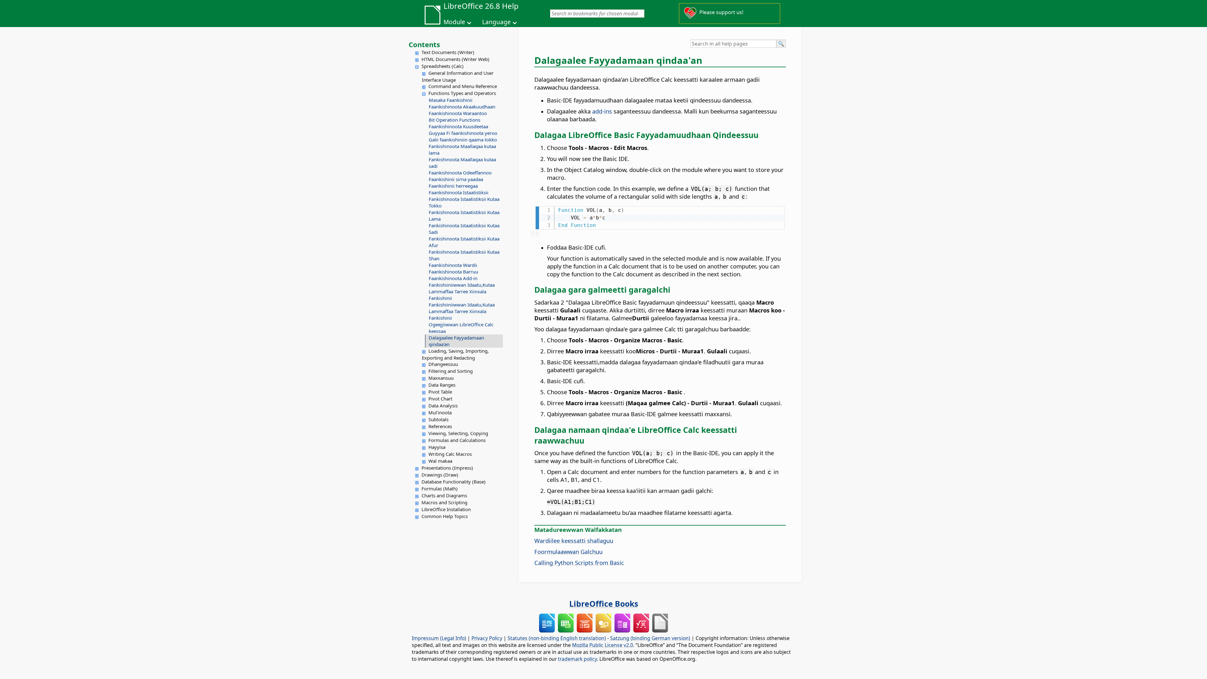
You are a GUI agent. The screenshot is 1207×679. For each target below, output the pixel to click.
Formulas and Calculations (457, 440)
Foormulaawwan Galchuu (568, 551)
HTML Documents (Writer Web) (455, 59)
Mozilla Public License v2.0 (602, 645)
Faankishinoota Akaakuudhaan (462, 106)
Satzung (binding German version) (650, 638)
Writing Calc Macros (450, 454)
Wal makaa (440, 461)
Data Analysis (443, 405)
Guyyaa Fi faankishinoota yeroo (463, 133)
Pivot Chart (440, 398)
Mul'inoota (440, 412)
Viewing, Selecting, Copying (458, 433)
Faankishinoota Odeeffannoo (460, 172)
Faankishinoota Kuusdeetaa (458, 126)
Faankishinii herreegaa (453, 186)
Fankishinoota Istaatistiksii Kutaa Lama (464, 215)
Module (454, 22)
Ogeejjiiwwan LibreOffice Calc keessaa (461, 327)
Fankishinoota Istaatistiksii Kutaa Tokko (464, 202)
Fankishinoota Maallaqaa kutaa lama (462, 149)
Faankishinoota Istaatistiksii (458, 192)
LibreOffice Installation (446, 509)
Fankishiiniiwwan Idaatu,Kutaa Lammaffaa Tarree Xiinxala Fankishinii (462, 291)
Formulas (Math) (440, 488)
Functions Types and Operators (462, 93)
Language (496, 22)
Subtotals (438, 419)
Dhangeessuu (443, 364)
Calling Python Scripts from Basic (579, 562)
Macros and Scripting (444, 502)
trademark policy (577, 658)
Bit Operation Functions (454, 120)
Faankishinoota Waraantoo (458, 113)
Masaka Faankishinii (450, 100)
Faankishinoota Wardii (453, 265)
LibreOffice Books (603, 603)
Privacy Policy (486, 638)
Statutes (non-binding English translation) (557, 638)
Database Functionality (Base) (454, 481)
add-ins (602, 111)
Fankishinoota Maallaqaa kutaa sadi (462, 162)
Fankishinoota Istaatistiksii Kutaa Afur (464, 241)
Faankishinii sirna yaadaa (456, 179)
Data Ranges (441, 385)
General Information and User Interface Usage (457, 76)
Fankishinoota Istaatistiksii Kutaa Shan (464, 255)
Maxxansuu (441, 378)
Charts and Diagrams (444, 495)
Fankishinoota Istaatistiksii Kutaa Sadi (464, 228)
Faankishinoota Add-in (453, 278)
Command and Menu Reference (462, 86)
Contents (424, 44)
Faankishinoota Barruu (453, 271)
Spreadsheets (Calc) (443, 66)
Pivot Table (440, 392)
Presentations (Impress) (447, 468)
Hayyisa (436, 447)
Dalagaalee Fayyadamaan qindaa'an (456, 340)
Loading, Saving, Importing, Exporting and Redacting (455, 354)
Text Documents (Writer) (448, 52)
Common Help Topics (445, 516)
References (440, 426)
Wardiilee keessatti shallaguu (573, 540)
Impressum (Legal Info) (439, 638)
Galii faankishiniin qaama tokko (463, 139)
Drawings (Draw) (440, 475)
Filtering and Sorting (450, 371)
